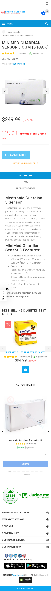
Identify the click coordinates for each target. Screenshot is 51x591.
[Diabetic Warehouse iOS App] (15, 566)
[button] (8, 53)
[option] (25, 91)
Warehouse (13, 575)
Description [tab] (25, 175)
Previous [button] (5, 91)
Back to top (24, 588)
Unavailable (16, 155)
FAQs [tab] (25, 182)
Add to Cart (25, 369)
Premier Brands (14, 32)
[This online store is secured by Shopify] (25, 580)
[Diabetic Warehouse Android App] (36, 566)
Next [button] (46, 91)
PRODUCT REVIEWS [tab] (25, 188)
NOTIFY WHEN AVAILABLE (25, 163)
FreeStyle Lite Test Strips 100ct (25, 352)
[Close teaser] (7, 289)
